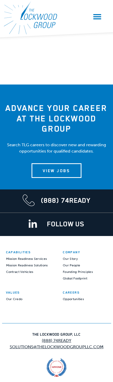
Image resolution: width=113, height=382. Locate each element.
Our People (71, 265)
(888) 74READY (56, 340)
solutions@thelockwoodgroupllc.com (57, 346)
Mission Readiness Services (26, 259)
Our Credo (14, 299)
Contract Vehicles (19, 272)
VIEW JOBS (56, 170)
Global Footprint (75, 278)
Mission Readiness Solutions (27, 265)
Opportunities (73, 299)
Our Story (70, 259)
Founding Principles (78, 272)
